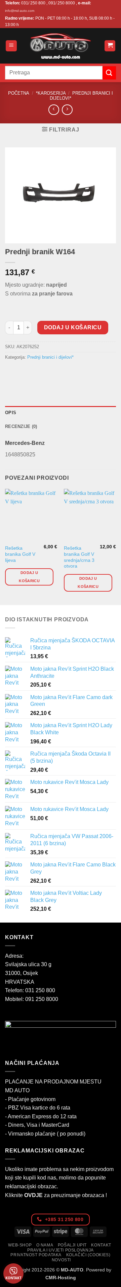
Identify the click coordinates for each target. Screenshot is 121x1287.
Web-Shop (20, 1245)
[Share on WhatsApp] (11, 372)
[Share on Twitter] (35, 372)
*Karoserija (51, 93)
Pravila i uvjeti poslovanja (60, 1250)
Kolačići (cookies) (88, 1255)
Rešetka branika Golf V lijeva (20, 554)
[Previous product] (67, 109)
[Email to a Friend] (47, 372)
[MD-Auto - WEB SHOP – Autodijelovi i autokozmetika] (60, 46)
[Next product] (53, 109)
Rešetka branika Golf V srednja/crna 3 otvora (79, 557)
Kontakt (101, 1245)
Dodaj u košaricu (73, 327)
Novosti (61, 1260)
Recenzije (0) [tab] (21, 426)
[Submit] (109, 72)
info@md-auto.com (19, 11)
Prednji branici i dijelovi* (50, 357)
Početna (18, 93)
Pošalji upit (72, 1245)
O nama (44, 1245)
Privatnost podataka (36, 1255)
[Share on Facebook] (23, 372)
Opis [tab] (10, 412)
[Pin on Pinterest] (59, 372)
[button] (11, 45)
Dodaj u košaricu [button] (29, 577)
